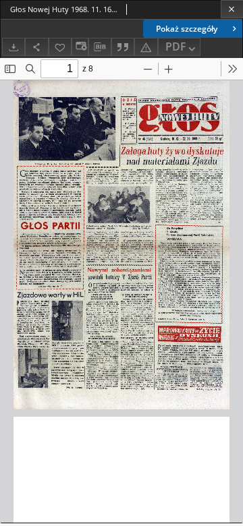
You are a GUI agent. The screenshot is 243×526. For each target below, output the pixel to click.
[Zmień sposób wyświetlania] (80, 47)
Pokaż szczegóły (186, 28)
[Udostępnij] (36, 47)
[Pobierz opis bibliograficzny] (99, 47)
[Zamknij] (232, 9)
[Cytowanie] (122, 47)
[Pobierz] (13, 47)
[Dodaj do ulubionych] (60, 47)
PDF (175, 46)
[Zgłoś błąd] (145, 47)
